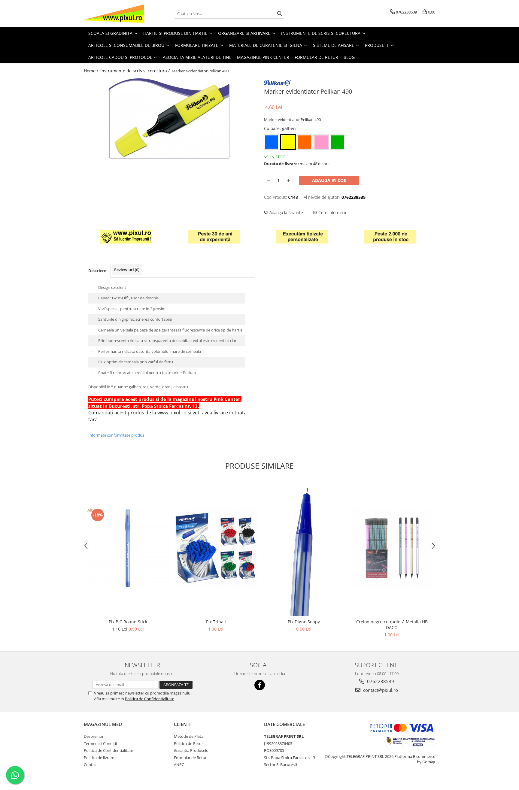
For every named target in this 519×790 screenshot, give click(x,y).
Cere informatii (331, 212)
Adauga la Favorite (285, 212)
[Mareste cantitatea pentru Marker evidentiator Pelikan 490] (288, 180)
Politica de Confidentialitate (149, 698)
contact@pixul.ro (380, 690)
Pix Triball (216, 622)
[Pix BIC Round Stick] (128, 548)
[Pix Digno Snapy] (304, 548)
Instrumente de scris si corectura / (135, 71)
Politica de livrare (99, 757)
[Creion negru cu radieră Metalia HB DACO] (392, 548)
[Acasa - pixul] (114, 14)
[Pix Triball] (216, 548)
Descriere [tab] (97, 270)
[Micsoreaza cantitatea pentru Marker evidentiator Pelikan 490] (268, 180)
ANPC (179, 764)
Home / (91, 71)
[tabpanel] (169, 118)
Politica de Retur (188, 743)
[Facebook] (259, 685)
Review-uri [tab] (126, 269)
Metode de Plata (188, 736)
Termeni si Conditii (100, 743)
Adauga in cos (329, 180)
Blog (349, 57)
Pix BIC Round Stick (128, 622)
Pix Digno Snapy (304, 622)
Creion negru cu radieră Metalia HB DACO (392, 624)
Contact (91, 764)
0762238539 (380, 681)
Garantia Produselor (192, 750)
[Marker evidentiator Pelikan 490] (169, 118)
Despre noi (93, 736)
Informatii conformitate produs (116, 435)
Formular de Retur (316, 57)
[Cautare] (279, 14)
